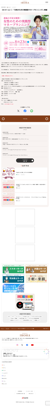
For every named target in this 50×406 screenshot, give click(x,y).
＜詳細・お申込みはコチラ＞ (7, 75)
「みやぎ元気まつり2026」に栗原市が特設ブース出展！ (14, 133)
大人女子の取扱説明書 (34, 318)
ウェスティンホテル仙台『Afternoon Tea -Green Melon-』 (15, 155)
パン (4, 365)
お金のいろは (26, 316)
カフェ (4, 367)
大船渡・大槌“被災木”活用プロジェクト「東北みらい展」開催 (15, 144)
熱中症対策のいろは (27, 320)
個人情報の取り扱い (20, 393)
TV (13, 316)
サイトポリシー (28, 391)
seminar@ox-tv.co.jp (8, 104)
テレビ (4, 375)
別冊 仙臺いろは (23, 318)
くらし (4, 381)
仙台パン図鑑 (14, 318)
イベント (14, 7)
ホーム (2, 328)
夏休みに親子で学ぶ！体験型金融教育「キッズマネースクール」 (16, 139)
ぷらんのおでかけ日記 (37, 316)
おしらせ (9, 7)
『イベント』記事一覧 (25, 160)
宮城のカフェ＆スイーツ (15, 320)
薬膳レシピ (37, 320)
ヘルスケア (5, 373)
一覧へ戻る (25, 118)
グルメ (18, 174)
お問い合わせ (31, 393)
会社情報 (19, 391)
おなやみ (5, 378)
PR (9, 316)
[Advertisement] (25, 217)
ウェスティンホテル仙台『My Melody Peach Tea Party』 (15, 149)
